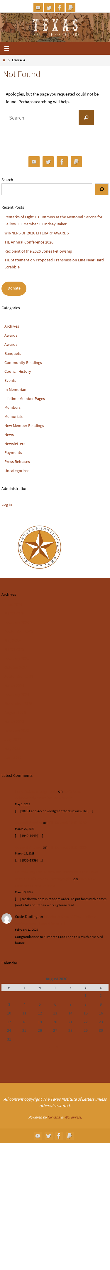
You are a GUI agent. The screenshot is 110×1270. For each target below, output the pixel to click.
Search (7, 179)
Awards (10, 335)
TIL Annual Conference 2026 (28, 242)
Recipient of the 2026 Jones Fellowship (38, 251)
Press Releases (17, 461)
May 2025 (12, 640)
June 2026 (13, 604)
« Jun (53, 1047)
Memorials (13, 416)
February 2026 (16, 622)
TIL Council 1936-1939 (67, 847)
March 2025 (14, 649)
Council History (17, 371)
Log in (6, 504)
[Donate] (70, 7)
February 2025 (16, 658)
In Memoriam (16, 389)
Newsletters (14, 443)
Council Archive (28, 822)
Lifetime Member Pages (24, 398)
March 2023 (14, 721)
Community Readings (23, 362)
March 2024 (14, 685)
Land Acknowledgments (36, 791)
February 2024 (16, 694)
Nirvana (54, 1117)
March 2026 (14, 613)
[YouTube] (38, 7)
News (9, 434)
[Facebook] (60, 7)
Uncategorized (17, 470)
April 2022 (13, 757)
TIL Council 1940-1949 (67, 822)
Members (12, 407)
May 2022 (12, 748)
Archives (11, 326)
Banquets (12, 353)
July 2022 (12, 739)
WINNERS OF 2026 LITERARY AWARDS (36, 233)
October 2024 (16, 667)
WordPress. (73, 1117)
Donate (14, 288)
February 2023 (16, 730)
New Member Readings (24, 425)
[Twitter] (49, 7)
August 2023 (15, 712)
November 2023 (18, 703)
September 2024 (18, 676)
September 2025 (18, 631)
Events (10, 380)
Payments (13, 452)
